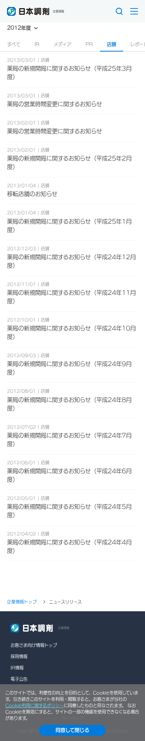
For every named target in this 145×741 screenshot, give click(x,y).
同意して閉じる (72, 730)
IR (36, 44)
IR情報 (17, 668)
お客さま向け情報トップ (34, 645)
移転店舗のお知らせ (32, 194)
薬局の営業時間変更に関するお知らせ (54, 104)
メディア (62, 44)
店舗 (111, 44)
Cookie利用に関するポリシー (34, 705)
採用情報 (19, 656)
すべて (13, 44)
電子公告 (19, 679)
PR (89, 44)
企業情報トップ (22, 602)
